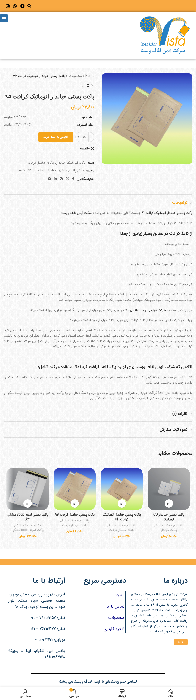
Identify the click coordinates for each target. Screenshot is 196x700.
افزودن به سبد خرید (55, 136)
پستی (63, 170)
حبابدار (51, 170)
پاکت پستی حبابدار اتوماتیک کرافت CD (122, 517)
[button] (29, 6)
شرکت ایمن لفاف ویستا (76, 213)
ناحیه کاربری (114, 629)
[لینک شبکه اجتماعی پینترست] (61, 179)
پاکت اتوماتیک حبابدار (71, 162)
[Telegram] (22, 6)
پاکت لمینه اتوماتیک (28, 526)
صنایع (158, 233)
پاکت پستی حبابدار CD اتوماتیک (168, 517)
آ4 (80, 170)
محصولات (75, 76)
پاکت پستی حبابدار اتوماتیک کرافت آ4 (167, 213)
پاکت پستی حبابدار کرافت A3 (75, 514)
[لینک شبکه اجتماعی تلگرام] (49, 179)
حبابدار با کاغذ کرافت (30, 170)
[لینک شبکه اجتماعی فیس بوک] (73, 179)
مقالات (119, 595)
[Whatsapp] (15, 6)
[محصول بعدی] (82, 86)
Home (89, 76)
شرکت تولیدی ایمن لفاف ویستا (145, 310)
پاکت (72, 170)
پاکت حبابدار (169, 530)
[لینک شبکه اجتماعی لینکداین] (55, 179)
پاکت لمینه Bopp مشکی (27, 530)
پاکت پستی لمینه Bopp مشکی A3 (27, 517)
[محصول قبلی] (92, 86)
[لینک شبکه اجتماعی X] (68, 179)
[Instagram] (8, 6)
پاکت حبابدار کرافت (41, 162)
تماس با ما (115, 606)
